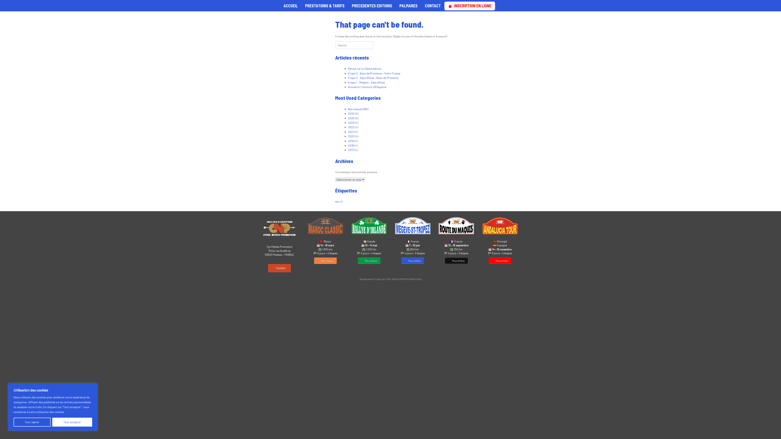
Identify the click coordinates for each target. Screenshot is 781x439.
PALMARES (408, 5)
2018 (351, 145)
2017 (351, 150)
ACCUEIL (291, 5)
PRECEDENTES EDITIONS (372, 5)
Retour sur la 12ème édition (364, 68)
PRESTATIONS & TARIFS (325, 5)
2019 (351, 141)
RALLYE (339, 201)
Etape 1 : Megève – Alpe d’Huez (366, 82)
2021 (351, 132)
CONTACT (433, 5)
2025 (351, 113)
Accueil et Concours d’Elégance (367, 87)
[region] (53, 407)
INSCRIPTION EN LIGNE (472, 5)
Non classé (354, 109)
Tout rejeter (32, 422)
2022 (351, 127)
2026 (351, 118)
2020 (351, 136)
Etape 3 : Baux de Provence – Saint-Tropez (374, 73)
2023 (351, 122)
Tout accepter (72, 422)
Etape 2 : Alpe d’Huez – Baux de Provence (373, 77)
